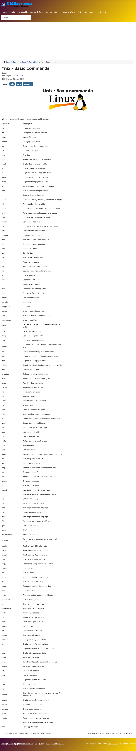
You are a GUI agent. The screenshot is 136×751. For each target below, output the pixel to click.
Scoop (61, 744)
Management (90, 12)
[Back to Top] (132, 747)
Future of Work (68, 12)
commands (28, 84)
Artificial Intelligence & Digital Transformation (38, 12)
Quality (103, 12)
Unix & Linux (18, 76)
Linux (5, 84)
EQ (79, 12)
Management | (52, 744)
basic (19, 84)
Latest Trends (9, 12)
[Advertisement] (68, 40)
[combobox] (16, 17)
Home (3, 744)
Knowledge (12, 744)
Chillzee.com (113, 744)
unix (12, 84)
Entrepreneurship (25, 744)
